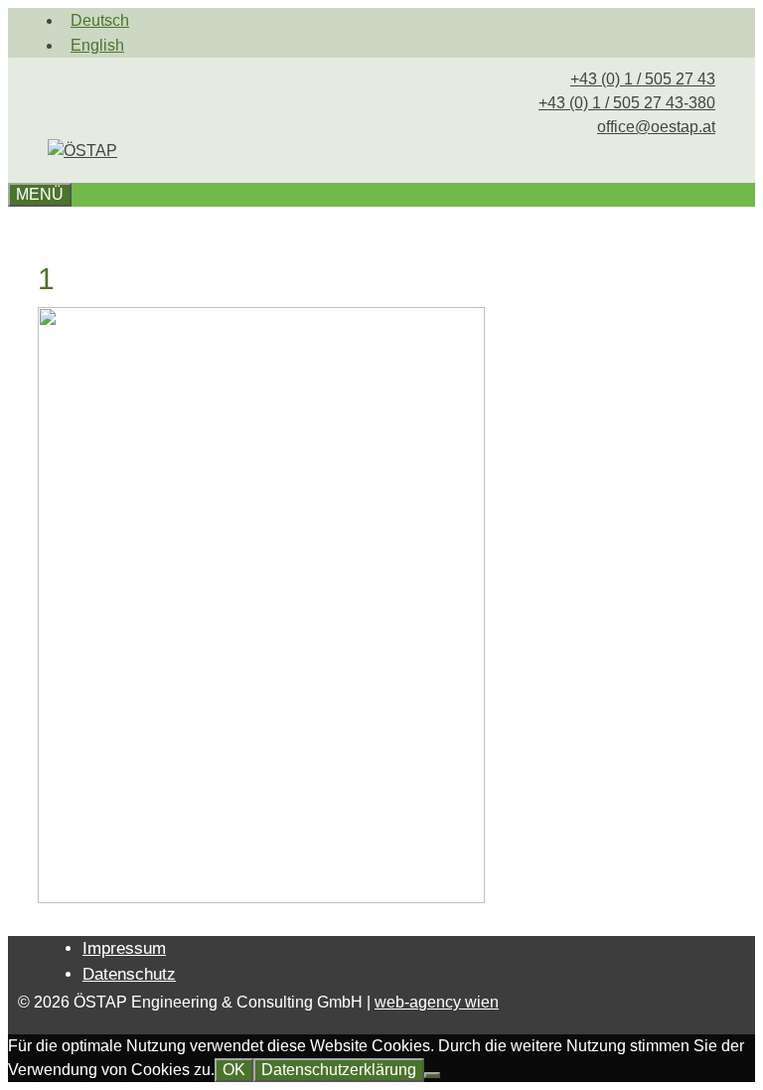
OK (234, 1069)
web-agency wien (437, 1002)
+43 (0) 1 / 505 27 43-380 (626, 102)
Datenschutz (129, 974)
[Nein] (432, 1075)
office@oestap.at (656, 126)
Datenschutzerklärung (338, 1069)
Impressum (124, 948)
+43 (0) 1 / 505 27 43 (642, 79)
